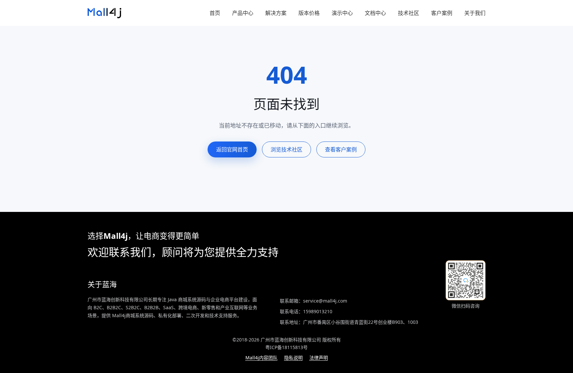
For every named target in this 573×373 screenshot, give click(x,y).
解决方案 (275, 13)
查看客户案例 (341, 149)
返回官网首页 (232, 149)
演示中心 (342, 13)
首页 (215, 13)
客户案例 (441, 13)
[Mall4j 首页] (104, 13)
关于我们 (474, 13)
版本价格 (309, 13)
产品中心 (242, 13)
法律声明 (318, 357)
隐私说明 (293, 357)
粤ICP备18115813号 (286, 347)
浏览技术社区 (286, 149)
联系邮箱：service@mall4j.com (313, 301)
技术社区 (408, 13)
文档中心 (375, 13)
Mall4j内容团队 (261, 357)
